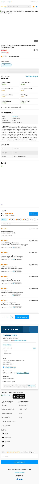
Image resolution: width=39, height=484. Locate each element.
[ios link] (19, 396)
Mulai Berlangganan (19, 462)
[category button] (2, 6)
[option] (19, 26)
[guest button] (36, 6)
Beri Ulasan (34, 214)
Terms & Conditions (19, 472)
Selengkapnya (31, 386)
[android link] (5, 396)
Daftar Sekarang (22, 317)
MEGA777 (15, 116)
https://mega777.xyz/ (20, 340)
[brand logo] (5, 6)
